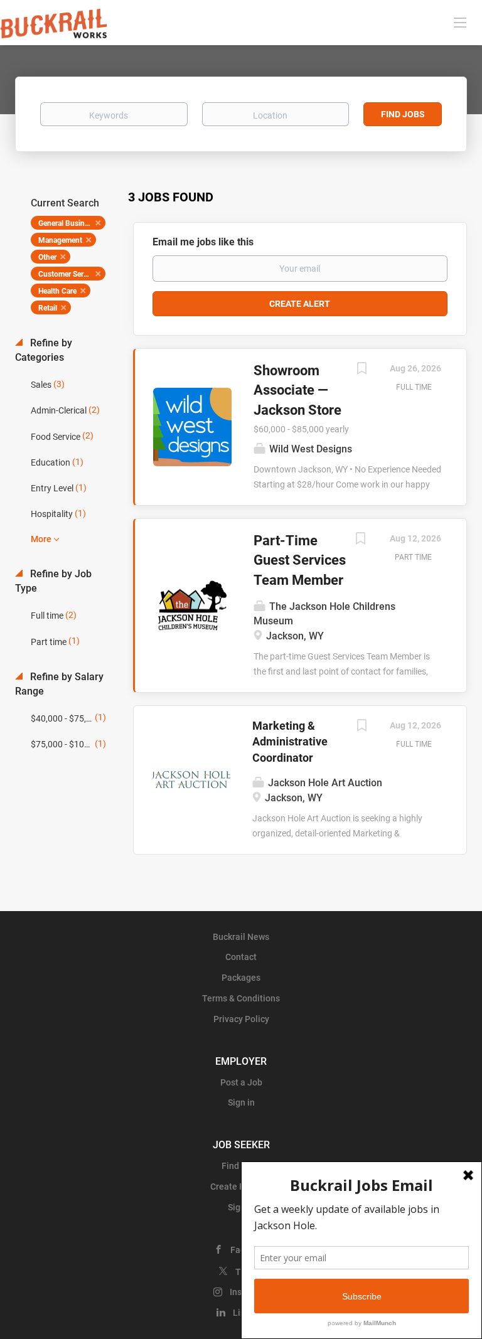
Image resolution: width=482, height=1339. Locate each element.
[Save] (361, 370)
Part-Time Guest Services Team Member (300, 560)
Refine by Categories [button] (43, 350)
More (41, 539)
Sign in (241, 1102)
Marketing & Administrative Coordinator (290, 741)
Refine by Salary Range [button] (59, 684)
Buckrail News (241, 937)
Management (60, 240)
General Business (67, 223)
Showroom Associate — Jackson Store (297, 390)
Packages (241, 978)
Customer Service (67, 274)
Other (47, 257)
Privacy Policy (241, 1019)
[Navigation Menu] (460, 22)
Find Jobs (403, 114)
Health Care (57, 291)
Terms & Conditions (241, 998)
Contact (241, 957)
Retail (47, 308)
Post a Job (241, 1082)
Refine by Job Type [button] (53, 581)
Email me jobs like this (203, 242)
